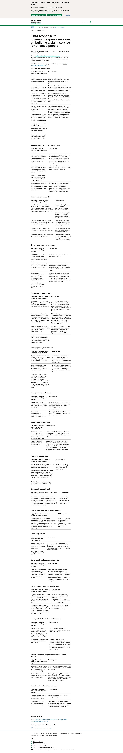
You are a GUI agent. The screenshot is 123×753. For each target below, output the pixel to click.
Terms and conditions (51, 735)
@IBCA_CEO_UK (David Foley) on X (43, 747)
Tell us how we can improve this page (41, 728)
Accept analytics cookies (38, 15)
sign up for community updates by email (46, 719)
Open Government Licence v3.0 (54, 749)
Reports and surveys (40, 30)
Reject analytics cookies (54, 15)
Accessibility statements (52, 733)
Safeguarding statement (37, 735)
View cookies (66, 15)
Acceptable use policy (76, 733)
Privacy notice (35, 733)
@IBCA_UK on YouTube (40, 745)
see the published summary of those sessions (47, 56)
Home (32, 30)
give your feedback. (59, 27)
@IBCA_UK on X (38, 742)
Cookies (42, 733)
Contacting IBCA (64, 733)
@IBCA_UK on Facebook (40, 743)
